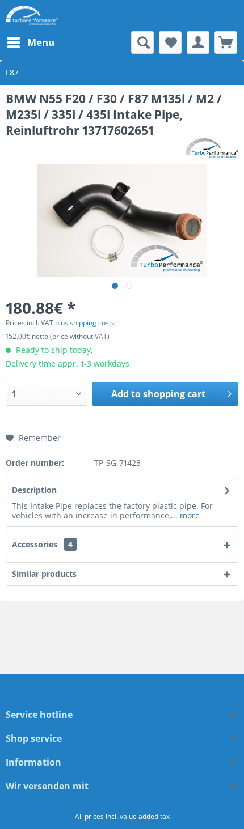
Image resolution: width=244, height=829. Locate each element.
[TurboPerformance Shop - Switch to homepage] (32, 15)
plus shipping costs (85, 323)
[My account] (198, 42)
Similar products (44, 573)
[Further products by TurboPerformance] (212, 148)
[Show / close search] (142, 42)
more (189, 515)
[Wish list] (170, 42)
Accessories (42, 544)
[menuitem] (30, 42)
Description (34, 489)
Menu (40, 42)
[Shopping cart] (225, 42)
